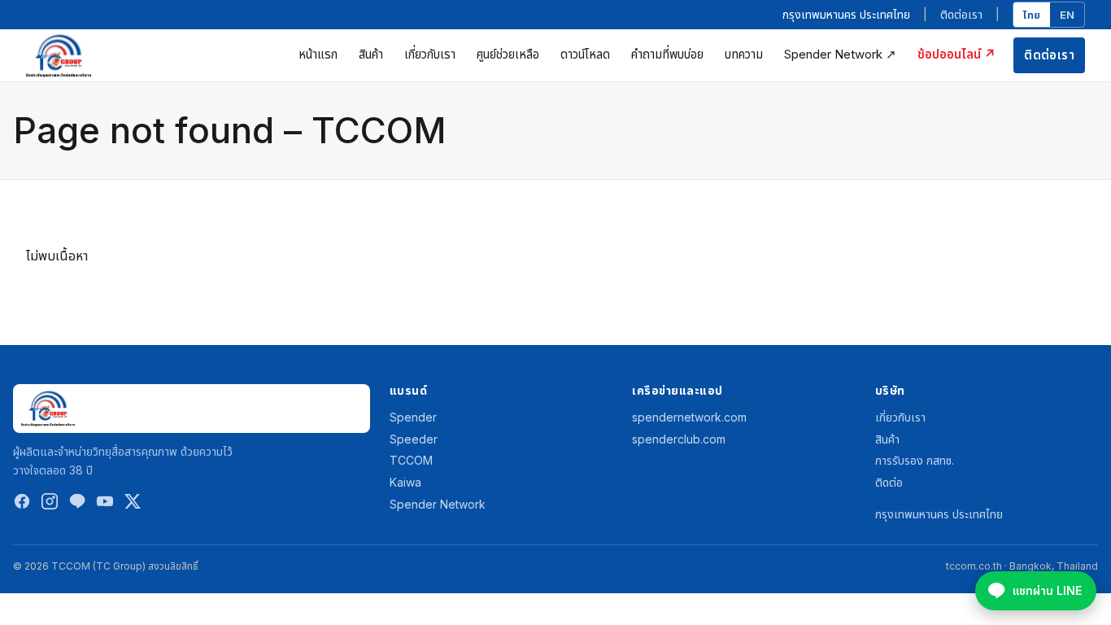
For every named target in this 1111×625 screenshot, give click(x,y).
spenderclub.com (678, 439)
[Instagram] (50, 505)
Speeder (414, 439)
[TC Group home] (58, 55)
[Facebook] (22, 505)
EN (1067, 14)
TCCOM (411, 460)
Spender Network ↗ (840, 54)
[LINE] (77, 505)
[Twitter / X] (133, 505)
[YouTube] (105, 505)
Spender (413, 417)
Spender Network (438, 504)
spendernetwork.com (689, 417)
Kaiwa (405, 482)
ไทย (1031, 14)
